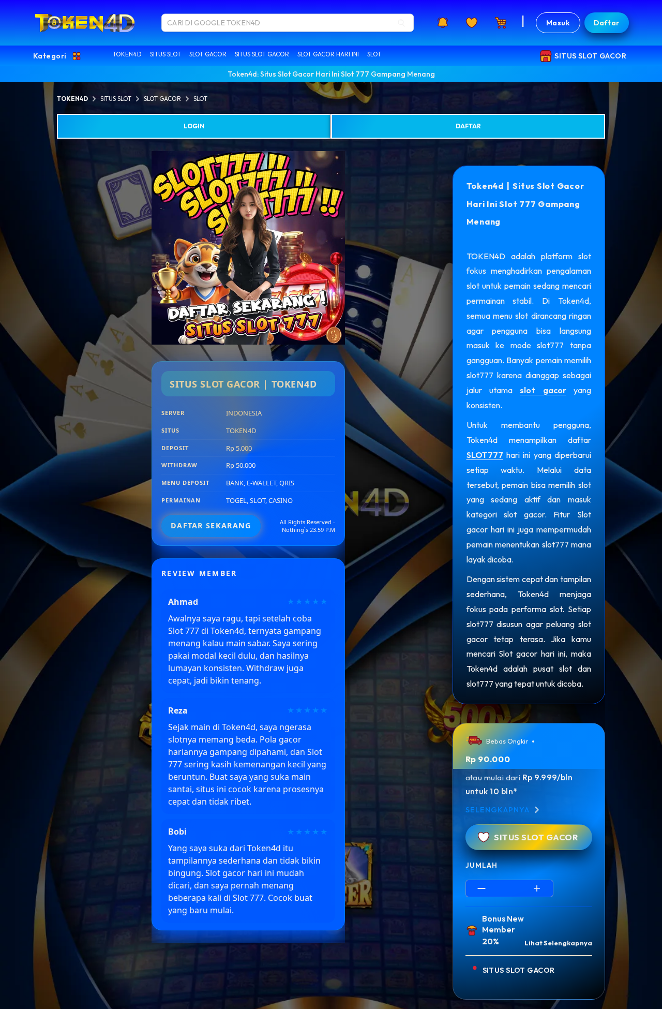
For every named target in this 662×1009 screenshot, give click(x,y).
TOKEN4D (127, 54)
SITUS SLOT (165, 54)
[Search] (401, 22)
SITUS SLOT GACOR (262, 54)
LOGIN (194, 126)
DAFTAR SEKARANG (211, 525)
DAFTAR (468, 126)
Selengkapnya (497, 809)
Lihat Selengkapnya (558, 943)
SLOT (374, 54)
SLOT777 (485, 455)
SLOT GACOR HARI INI (328, 54)
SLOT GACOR (208, 54)
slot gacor (543, 390)
